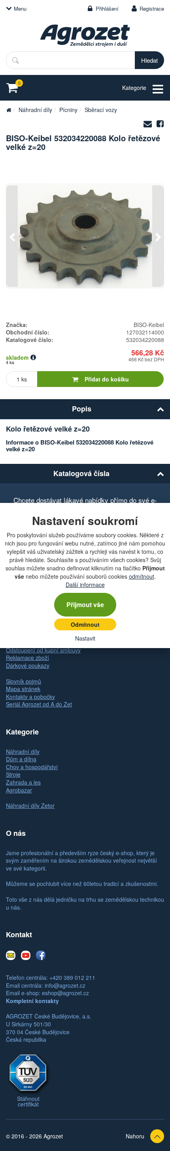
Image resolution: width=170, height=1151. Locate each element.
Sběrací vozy (101, 110)
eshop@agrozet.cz (65, 993)
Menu (20, 8)
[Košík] (14, 88)
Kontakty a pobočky (30, 697)
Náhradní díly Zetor (30, 805)
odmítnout (141, 576)
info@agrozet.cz (65, 985)
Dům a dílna (21, 759)
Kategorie (134, 88)
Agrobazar (19, 790)
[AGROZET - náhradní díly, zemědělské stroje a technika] (8, 110)
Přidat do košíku (107, 379)
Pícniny (68, 110)
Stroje (13, 774)
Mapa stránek (23, 689)
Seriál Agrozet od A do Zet (39, 704)
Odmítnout (85, 624)
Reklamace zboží (27, 657)
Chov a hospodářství (32, 767)
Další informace (85, 585)
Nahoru (135, 1136)
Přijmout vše (85, 604)
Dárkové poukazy (27, 665)
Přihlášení (107, 8)
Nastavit (85, 638)
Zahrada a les (23, 782)
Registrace (152, 8)
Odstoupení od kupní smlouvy (43, 650)
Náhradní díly (35, 110)
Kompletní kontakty (32, 1001)
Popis (81, 409)
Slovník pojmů (23, 681)
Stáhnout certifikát (28, 1101)
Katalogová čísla (81, 473)
